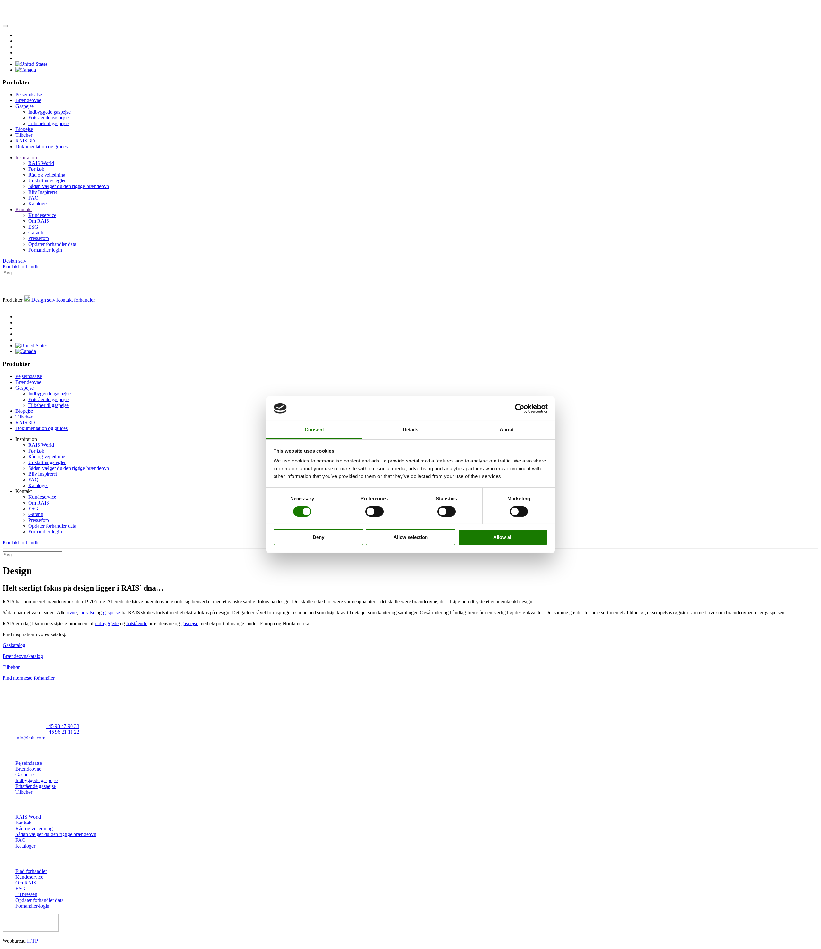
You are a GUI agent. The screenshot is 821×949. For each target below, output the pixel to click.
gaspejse (111, 612)
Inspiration (26, 157)
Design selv (14, 260)
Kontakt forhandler (22, 266)
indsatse (87, 612)
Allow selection (411, 537)
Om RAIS (38, 221)
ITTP (32, 941)
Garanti (35, 232)
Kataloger (38, 203)
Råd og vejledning (46, 174)
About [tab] (507, 429)
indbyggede (107, 623)
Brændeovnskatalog (23, 656)
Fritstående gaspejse (48, 117)
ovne (72, 612)
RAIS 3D (25, 140)
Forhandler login (45, 250)
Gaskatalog (14, 645)
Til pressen (26, 894)
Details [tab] (411, 429)
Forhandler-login (32, 906)
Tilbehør (23, 135)
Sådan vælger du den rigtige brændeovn (68, 186)
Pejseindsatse (28, 94)
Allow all (502, 537)
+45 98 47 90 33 (62, 726)
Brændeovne (28, 100)
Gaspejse (24, 106)
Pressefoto (38, 238)
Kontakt (23, 209)
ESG (33, 226)
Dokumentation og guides (41, 146)
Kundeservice (42, 215)
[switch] (374, 511)
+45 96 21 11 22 (62, 732)
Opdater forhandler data (52, 244)
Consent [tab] (314, 429)
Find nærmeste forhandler (28, 678)
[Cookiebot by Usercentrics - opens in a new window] (520, 408)
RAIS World (41, 163)
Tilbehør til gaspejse (48, 123)
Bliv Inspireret (42, 192)
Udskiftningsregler (47, 180)
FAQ (33, 198)
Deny (318, 537)
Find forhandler (31, 871)
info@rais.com (30, 737)
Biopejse (24, 129)
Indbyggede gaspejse (49, 112)
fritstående (136, 623)
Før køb (36, 169)
